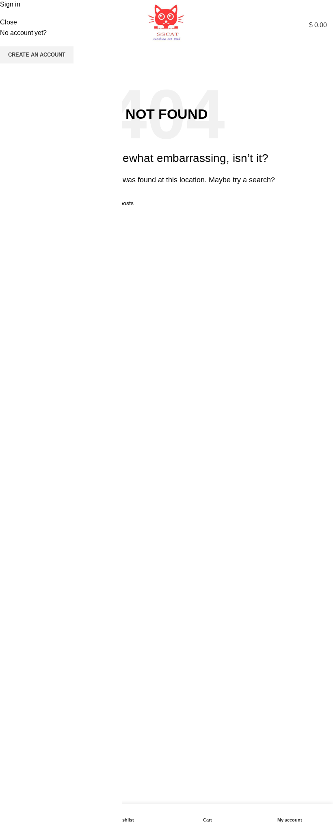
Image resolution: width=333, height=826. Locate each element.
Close (8, 22)
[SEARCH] (318, 61)
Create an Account (36, 55)
